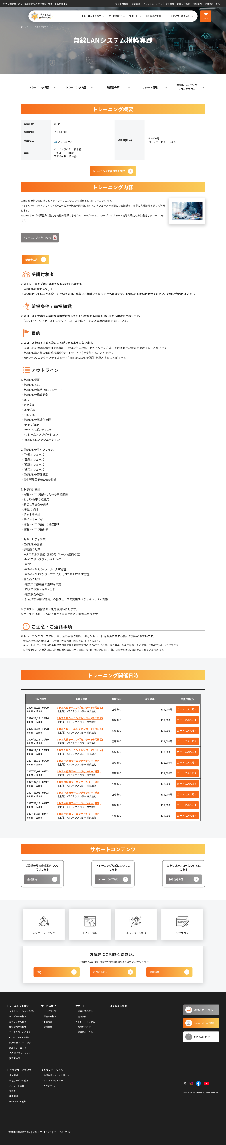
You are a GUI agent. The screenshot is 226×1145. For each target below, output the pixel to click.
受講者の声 (113, 87)
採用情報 (13, 1096)
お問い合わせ (183, 3)
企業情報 (135, 3)
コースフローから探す (20, 1032)
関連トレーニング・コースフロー (186, 87)
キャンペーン (50, 1085)
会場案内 (197, 3)
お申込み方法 (176, 879)
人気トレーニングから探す (22, 1011)
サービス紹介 (48, 1006)
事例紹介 (48, 1021)
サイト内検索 (121, 3)
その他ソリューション (20, 1053)
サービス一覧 (50, 1011)
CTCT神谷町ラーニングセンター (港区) (79, 761)
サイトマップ (45, 1132)
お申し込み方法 (85, 1011)
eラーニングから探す (19, 1037)
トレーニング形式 (108, 879)
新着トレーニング (17, 1047)
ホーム (23, 26)
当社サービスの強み (19, 1080)
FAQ (39, 972)
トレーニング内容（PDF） (37, 237)
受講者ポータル (212, 3)
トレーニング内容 (76, 87)
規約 (35, 1132)
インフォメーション (152, 3)
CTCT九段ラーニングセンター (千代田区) (80, 707)
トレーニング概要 (39, 87)
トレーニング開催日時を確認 (109, 171)
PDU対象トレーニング (20, 1042)
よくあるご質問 (153, 15)
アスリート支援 (16, 1085)
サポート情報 (150, 87)
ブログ (12, 1090)
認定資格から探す (17, 1026)
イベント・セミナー (53, 1080)
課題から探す (50, 1016)
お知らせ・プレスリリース (56, 1075)
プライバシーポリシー (63, 1132)
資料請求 (169, 3)
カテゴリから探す (17, 1021)
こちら (191, 294)
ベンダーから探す (17, 1016)
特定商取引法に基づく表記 (19, 1132)
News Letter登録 (17, 1101)
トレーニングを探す (37, 26)
